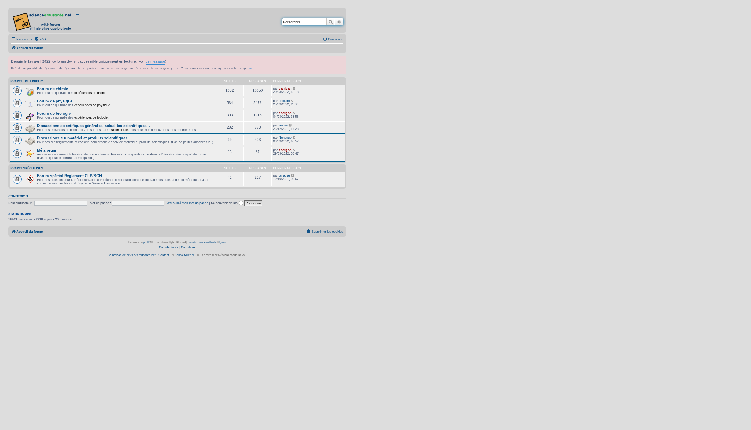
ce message (155, 61)
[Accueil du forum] (42, 20)
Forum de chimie (52, 89)
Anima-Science (185, 254)
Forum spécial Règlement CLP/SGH (69, 176)
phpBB (146, 242)
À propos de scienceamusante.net (132, 254)
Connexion (18, 196)
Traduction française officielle (201, 242)
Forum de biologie (54, 113)
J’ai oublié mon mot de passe (187, 203)
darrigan (285, 88)
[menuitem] (40, 39)
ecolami (284, 100)
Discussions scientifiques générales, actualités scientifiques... (93, 126)
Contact (163, 254)
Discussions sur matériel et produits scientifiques (82, 138)
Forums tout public (26, 81)
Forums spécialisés (26, 168)
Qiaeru (222, 242)
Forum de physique (54, 101)
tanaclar (284, 175)
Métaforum (46, 150)
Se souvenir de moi (225, 203)
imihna (283, 125)
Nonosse (285, 137)
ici (250, 68)
